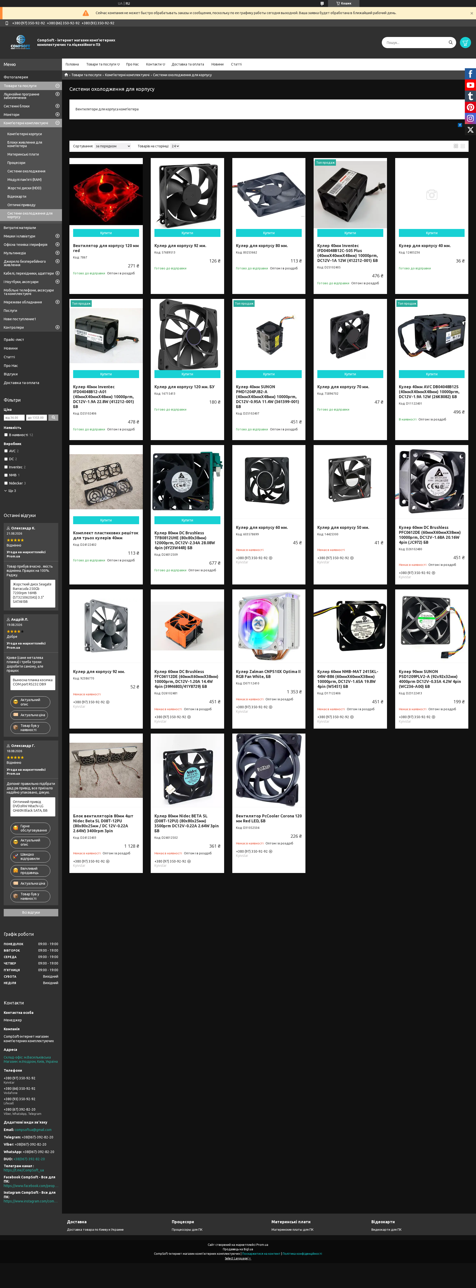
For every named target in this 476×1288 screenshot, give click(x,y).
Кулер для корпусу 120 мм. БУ (184, 387)
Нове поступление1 (20, 319)
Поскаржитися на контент (261, 1253)
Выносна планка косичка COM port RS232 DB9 (33, 682)
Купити (106, 233)
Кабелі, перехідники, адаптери (29, 273)
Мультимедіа (15, 253)
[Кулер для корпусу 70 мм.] (350, 335)
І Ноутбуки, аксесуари (21, 282)
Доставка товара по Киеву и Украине (95, 1229)
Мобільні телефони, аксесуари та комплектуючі (29, 292)
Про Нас (132, 64)
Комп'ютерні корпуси (24, 134)
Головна (72, 64)
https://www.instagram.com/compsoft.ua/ (31, 1201)
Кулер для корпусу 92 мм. (180, 245)
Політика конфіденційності (302, 1253)
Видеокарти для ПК (386, 1229)
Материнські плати (23, 154)
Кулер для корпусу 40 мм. (425, 245)
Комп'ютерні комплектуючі (127, 75)
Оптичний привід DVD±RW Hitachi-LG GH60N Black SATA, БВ (30, 806)
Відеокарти (16, 196)
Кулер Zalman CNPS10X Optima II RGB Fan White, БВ (268, 674)
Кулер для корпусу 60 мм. (262, 527)
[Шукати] (450, 42)
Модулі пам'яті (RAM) (24, 180)
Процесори (16, 163)
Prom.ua (262, 1244)
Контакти (154, 64)
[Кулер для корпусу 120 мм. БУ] (187, 335)
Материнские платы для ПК (292, 1229)
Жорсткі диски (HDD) (24, 188)
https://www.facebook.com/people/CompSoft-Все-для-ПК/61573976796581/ (31, 1186)
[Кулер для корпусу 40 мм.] (432, 194)
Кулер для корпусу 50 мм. (343, 527)
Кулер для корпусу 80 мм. (262, 245)
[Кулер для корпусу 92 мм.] (187, 194)
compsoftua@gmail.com (33, 1130)
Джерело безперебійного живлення (25, 263)
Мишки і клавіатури (19, 236)
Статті (236, 64)
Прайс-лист (14, 339)
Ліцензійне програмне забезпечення (21, 96)
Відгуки (11, 374)
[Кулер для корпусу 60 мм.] (269, 481)
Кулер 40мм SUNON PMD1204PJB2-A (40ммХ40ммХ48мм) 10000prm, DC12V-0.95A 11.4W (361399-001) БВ (267, 397)
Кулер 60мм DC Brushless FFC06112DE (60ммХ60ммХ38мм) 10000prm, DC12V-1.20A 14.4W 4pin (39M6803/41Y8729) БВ (186, 679)
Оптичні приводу (21, 205)
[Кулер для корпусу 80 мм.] (269, 194)
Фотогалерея (16, 77)
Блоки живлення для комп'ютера (24, 144)
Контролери (14, 327)
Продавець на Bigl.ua (238, 1249)
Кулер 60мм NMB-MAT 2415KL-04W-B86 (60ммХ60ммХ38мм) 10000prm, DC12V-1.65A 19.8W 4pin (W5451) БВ (347, 679)
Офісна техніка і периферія (25, 245)
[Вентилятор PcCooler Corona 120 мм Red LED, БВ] (269, 770)
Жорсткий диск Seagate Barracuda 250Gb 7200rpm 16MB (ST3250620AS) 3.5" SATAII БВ (32, 593)
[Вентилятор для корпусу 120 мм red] (106, 194)
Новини (217, 64)
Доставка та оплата (188, 64)
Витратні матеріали (20, 228)
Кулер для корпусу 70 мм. (343, 387)
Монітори (11, 115)
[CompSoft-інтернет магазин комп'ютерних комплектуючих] (20, 42)
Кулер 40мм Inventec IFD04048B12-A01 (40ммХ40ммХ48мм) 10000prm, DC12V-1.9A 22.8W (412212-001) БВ (103, 397)
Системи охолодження (26, 171)
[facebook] (460, 126)
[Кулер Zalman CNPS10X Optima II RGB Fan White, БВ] (269, 626)
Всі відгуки (31, 912)
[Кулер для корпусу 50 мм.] (350, 481)
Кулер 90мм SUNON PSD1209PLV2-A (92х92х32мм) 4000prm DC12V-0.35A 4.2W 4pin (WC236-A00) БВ (430, 679)
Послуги (10, 311)
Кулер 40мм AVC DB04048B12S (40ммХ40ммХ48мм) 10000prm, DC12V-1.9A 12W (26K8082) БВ (429, 392)
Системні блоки (17, 106)
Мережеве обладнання (23, 302)
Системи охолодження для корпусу (30, 215)
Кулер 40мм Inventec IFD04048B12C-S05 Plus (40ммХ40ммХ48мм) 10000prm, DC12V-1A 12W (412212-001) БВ (347, 253)
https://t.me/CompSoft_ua (24, 1170)
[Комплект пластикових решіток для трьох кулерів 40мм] (106, 481)
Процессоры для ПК (187, 1229)
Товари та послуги (101, 64)
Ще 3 (12, 491)
